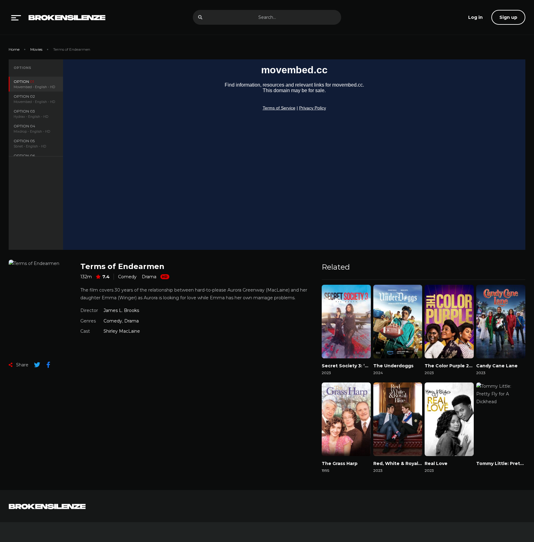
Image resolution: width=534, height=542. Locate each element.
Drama (149, 277)
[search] (200, 17)
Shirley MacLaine (122, 331)
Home (14, 49)
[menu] (16, 17)
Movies (36, 49)
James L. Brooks (121, 310)
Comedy (127, 277)
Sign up (508, 17)
